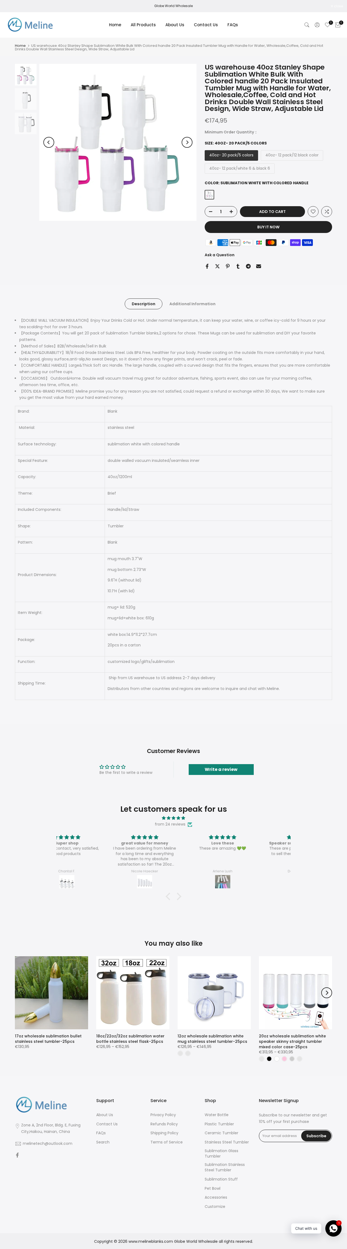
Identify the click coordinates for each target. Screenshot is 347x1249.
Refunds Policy (164, 1124)
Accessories (216, 1197)
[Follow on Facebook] (17, 1155)
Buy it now (268, 227)
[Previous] (48, 142)
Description (143, 303)
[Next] (187, 142)
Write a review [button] (221, 769)
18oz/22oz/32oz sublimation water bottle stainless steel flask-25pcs (130, 1038)
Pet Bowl (212, 1188)
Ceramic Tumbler (221, 1133)
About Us (174, 25)
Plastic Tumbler (219, 1124)
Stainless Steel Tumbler (227, 1142)
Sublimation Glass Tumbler (221, 1153)
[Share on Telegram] (248, 266)
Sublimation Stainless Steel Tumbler (225, 1167)
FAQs (232, 25)
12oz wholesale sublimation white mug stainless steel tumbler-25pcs (212, 1038)
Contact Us (206, 25)
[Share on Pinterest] (227, 266)
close (11, 6)
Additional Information (192, 303)
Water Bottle (217, 1114)
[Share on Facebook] (207, 266)
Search (103, 1142)
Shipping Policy (164, 1133)
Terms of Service (166, 1142)
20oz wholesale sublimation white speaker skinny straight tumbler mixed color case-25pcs (292, 1041)
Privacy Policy (163, 1114)
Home (115, 25)
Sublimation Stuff (221, 1179)
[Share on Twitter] (217, 266)
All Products (143, 25)
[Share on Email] (258, 266)
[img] (173, 818)
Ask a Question (219, 255)
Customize (215, 1206)
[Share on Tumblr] (238, 266)
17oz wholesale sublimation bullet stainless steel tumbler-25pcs (48, 1038)
